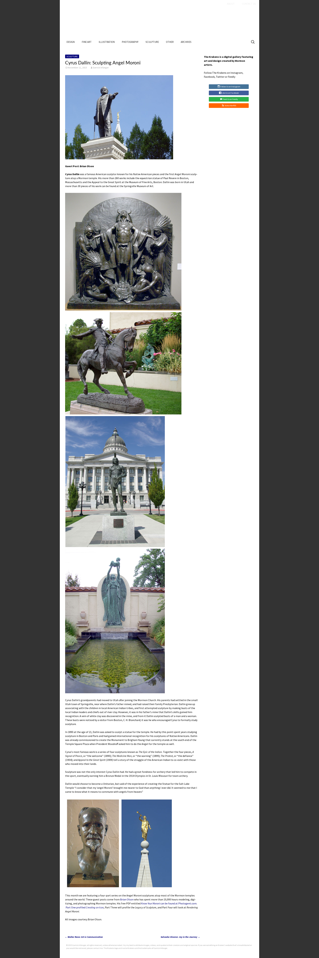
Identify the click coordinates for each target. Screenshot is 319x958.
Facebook (209, 76)
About (231, 3)
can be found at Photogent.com (169, 903)
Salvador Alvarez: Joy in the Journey (180, 936)
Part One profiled (85, 907)
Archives (186, 41)
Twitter (220, 76)
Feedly (231, 76)
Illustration (107, 41)
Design (70, 41)
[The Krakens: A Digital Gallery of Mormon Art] (159, 22)
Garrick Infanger (101, 67)
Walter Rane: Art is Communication (84, 936)
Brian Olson (127, 899)
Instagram (236, 72)
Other (170, 41)
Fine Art (87, 41)
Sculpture (152, 41)
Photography (130, 41)
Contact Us (249, 3)
